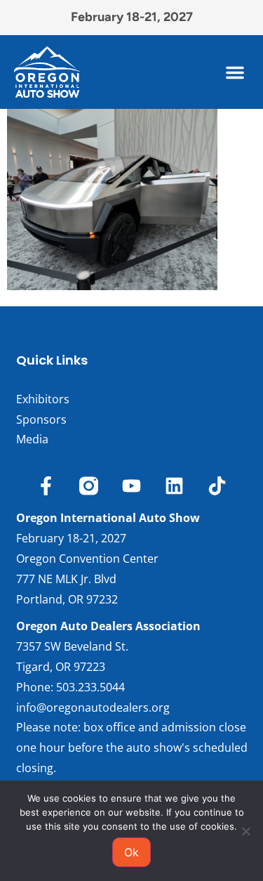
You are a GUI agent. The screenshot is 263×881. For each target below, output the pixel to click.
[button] (235, 72)
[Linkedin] (174, 486)
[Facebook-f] (46, 486)
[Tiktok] (217, 486)
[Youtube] (131, 486)
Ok (131, 852)
